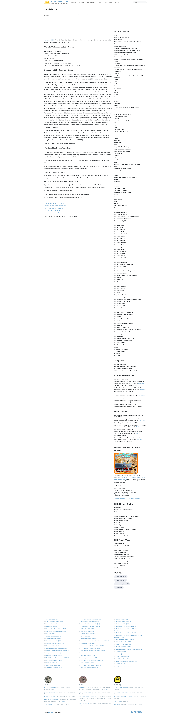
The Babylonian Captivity (121, 223)
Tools (105, 2)
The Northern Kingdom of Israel (123, 323)
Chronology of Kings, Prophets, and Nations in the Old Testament (129, 66)
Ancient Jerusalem (49, 692)
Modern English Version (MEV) (88, 638)
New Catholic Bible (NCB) (87, 653)
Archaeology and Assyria (121, 536)
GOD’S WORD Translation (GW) (54, 665)
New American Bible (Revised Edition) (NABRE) (93, 645)
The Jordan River (119, 290)
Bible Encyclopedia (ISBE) (121, 546)
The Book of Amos (119, 227)
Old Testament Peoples (120, 190)
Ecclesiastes (117, 88)
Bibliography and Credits (121, 55)
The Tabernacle (118, 336)
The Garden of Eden (119, 284)
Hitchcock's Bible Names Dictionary (124, 559)
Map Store (117, 704)
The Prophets (118, 325)
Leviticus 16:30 (49, 40)
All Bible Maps (118, 507)
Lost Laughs (117, 701)
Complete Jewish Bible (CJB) (53, 641)
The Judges (117, 292)
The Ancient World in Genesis (122, 218)
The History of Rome (85, 692)
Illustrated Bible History (121, 563)
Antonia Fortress (119, 533)
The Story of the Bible (120, 364)
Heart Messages (91, 2)
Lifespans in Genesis (120, 158)
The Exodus (117, 277)
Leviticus (116, 155)
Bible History (118, 2)
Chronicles (117, 63)
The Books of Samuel (120, 266)
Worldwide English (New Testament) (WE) (126, 661)
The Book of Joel (119, 245)
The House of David (119, 288)
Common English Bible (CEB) (53, 638)
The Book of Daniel (119, 229)
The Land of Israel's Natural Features (124, 312)
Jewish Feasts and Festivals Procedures (125, 121)
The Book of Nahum (119, 255)
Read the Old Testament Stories (123, 368)
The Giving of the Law (120, 286)
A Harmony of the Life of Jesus (123, 696)
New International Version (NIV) (89, 662)
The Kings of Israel (119, 303)
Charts (116, 61)
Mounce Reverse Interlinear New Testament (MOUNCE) (95, 641)
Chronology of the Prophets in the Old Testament (128, 69)
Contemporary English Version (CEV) (55, 643)
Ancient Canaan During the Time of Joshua (126, 516)
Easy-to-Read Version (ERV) (53, 653)
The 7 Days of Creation (120, 214)
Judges (116, 138)
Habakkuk (117, 103)
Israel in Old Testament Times (122, 114)
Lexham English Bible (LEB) (88, 633)
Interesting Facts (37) (123, 584)
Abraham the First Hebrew (121, 37)
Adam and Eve (118, 39)
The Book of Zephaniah (120, 262)
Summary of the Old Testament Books (98, 14)
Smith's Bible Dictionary (121, 550)
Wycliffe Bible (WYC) (121, 663)
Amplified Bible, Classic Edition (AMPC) (125, 404)
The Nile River (118, 321)
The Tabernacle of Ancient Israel (88, 696)
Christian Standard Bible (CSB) (54, 636)
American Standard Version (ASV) (124, 391)
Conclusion (117, 71)
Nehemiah (117, 179)
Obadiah (116, 186)
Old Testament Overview (121, 687)
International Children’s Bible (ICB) (90, 621)
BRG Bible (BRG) (50, 633)
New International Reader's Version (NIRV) (92, 660)
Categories (81, 2)
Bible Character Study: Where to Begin (125, 52)
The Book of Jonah (119, 247)
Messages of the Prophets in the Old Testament (127, 164)
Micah (116, 166)
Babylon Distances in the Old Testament (125, 48)
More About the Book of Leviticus (54, 203)
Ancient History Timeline (121, 520)
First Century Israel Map (51, 699)
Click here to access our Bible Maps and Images (127, 498)
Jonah (115, 127)
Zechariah (117, 353)
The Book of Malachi (120, 251)
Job (115, 123)
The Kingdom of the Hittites (122, 301)
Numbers (116, 184)
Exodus (116, 92)
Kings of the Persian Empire (122, 151)
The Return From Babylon (121, 327)
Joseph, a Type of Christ (121, 131)
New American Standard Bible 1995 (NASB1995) (93, 650)
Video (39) (119, 587)
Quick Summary (118, 199)
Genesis (116, 101)
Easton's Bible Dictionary (121, 552)
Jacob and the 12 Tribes (120, 116)
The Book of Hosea (119, 238)
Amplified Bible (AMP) (120, 398)
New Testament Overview (121, 692)
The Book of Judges (119, 249)
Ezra (115, 97)
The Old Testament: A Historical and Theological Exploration (72, 14)
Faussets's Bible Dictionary (122, 554)
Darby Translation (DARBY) (53, 645)
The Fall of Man (118, 279)
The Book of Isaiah (119, 240)
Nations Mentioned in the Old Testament (125, 177)
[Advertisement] (78, 28)
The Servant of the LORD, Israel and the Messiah (127, 329)
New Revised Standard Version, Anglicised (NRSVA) (129, 633)
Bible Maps (73, 2)
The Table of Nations (120, 435)
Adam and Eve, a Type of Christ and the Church (127, 41)
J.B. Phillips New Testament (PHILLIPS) (91, 626)
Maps (115, 162)
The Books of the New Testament (123, 429)
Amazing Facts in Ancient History (123, 509)
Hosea (116, 110)
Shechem (116, 208)
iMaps (110, 2)
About (115, 35)
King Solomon (118, 142)
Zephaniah (117, 356)
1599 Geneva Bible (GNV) (121, 379)
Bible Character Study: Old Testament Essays (127, 50)
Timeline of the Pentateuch (121, 349)
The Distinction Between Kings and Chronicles (127, 271)
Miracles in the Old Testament (122, 168)
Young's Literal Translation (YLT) (124, 666)
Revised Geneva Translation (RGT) (124, 644)
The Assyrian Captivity (120, 221)
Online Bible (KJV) (119, 543)
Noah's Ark (117, 181)
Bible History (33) (121, 576)
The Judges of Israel (120, 295)
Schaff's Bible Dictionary (121, 561)
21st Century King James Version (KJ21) (125, 385)
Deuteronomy (118, 84)
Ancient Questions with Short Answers (125, 529)
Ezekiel (116, 94)
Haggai (116, 105)
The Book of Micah (119, 253)
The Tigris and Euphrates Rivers (123, 340)
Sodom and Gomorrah (120, 212)
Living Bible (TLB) (85, 636)
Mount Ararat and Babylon (121, 173)
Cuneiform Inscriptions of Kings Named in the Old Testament (128, 76)
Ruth (115, 201)
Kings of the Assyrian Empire (122, 147)
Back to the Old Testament (52, 210)
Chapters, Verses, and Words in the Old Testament (128, 59)
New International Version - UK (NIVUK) (91, 665)
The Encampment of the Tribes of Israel (125, 275)
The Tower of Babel (119, 342)
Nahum (116, 175)
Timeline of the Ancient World (53, 208)
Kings (115, 144)
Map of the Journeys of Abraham (123, 441)
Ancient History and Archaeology (123, 518)
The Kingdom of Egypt (120, 297)
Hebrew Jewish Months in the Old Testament (126, 107)
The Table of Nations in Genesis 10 (124, 338)
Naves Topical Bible (119, 548)
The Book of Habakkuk (120, 234)
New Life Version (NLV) (122, 619)
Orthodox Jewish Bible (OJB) (123, 642)
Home (53, 14)
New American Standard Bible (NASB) (90, 648)
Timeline (116, 347)
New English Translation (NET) (89, 658)
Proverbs (116, 194)
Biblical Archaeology (50, 687)
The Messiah (117, 316)
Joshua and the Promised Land (123, 136)
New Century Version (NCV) (88, 655)
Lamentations (118, 153)
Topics (99, 2)
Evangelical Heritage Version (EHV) (55, 660)
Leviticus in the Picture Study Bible (55, 206)
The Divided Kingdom (120, 273)
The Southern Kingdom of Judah (123, 332)
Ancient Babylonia (119, 514)
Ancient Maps (118, 525)
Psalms (116, 197)
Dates (115, 81)
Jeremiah (116, 118)
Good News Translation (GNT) (54, 667)
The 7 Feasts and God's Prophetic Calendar (126, 216)
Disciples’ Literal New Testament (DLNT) (56, 648)
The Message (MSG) (121, 651)
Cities (63, 701)
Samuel (116, 203)
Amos (115, 44)
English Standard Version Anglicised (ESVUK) (57, 658)
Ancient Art (117, 512)
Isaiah (116, 112)
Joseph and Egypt (119, 129)
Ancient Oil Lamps (119, 527)
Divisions (116, 86)
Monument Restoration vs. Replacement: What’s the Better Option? (128, 415)
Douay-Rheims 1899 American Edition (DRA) (57, 650)
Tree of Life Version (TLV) (122, 656)
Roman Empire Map (84, 687)
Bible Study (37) (121, 580)
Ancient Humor (118, 523)
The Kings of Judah (119, 306)
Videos (116, 567)
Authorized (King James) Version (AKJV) (56, 631)
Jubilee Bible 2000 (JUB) (87, 628)
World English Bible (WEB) (122, 659)
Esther (116, 90)
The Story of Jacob (119, 334)
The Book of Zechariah (120, 260)
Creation (116, 73)
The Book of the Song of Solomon (123, 264)
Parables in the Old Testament (122, 192)
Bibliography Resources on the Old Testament (127, 371)
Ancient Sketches (119, 531)
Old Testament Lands (120, 188)
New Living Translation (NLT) (123, 621)
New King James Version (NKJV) (89, 667)
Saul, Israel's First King (120, 205)
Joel (115, 125)
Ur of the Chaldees (119, 351)
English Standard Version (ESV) (54, 655)
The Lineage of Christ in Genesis (123, 314)
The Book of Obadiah (120, 258)
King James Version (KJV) (87, 631)
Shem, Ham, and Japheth (121, 210)
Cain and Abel (118, 57)
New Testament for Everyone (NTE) (125, 639)
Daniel (116, 79)
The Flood (117, 282)
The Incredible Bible (49, 704)
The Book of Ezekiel (119, 232)
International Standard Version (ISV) (90, 624)
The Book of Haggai (119, 236)
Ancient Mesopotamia (120, 46)
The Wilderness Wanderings (122, 345)
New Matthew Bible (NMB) (122, 624)
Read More (141, 383)
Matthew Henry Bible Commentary (124, 556)
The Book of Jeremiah (120, 242)
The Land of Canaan (119, 308)
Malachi (116, 160)
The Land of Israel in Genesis (122, 310)
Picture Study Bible (119, 565)
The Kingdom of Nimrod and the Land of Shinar (127, 299)
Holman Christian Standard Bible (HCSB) (91, 619)
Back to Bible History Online (53, 213)
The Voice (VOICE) (120, 654)
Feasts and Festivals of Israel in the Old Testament (128, 99)
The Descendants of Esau (121, 269)
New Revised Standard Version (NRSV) (126, 626)
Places (106, 689)
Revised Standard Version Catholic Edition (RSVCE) (129, 649)
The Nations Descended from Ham (124, 319)
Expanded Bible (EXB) (51, 662)
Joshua (116, 134)
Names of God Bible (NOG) (88, 643)
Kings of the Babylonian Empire (123, 149)
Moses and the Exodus (120, 171)
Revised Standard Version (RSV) (124, 646)
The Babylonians (119, 225)
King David (117, 140)
